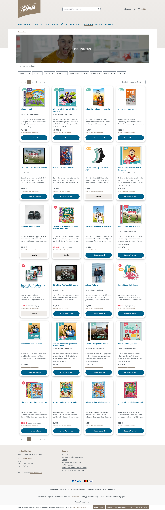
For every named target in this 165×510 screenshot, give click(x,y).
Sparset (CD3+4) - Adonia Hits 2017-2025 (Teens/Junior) (33, 286)
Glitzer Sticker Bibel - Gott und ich (130, 403)
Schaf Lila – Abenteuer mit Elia (97, 109)
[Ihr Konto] (134, 9)
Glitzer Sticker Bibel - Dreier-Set (34, 402)
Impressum (54, 489)
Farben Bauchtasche (77, 73)
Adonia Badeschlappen (30, 226)
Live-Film (94, 73)
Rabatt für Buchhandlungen (72, 462)
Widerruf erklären (94, 489)
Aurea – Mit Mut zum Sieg (128, 109)
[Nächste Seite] (40, 82)
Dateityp (60, 73)
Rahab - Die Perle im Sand (63, 168)
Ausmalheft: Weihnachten (31, 344)
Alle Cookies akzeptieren (138, 507)
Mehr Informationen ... (80, 507)
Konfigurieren (99, 507)
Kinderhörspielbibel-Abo (128, 285)
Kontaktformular (36, 473)
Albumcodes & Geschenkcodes (73, 470)
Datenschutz (65, 489)
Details (98, 196)
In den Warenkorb (34, 138)
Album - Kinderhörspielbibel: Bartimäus (129, 169)
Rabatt (64, 460)
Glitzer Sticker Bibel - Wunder (65, 402)
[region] (82, 49)
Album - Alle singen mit (127, 344)
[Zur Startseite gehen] (29, 9)
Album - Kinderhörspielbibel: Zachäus (65, 110)
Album (36, 73)
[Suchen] (98, 9)
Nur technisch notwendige (116, 507)
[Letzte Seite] (44, 82)
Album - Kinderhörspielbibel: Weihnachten (65, 345)
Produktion (23, 73)
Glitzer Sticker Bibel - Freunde (97, 402)
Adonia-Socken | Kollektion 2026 (96, 169)
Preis (121, 73)
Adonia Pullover (91, 285)
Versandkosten (76, 497)
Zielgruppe (108, 73)
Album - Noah (26, 109)
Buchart (48, 73)
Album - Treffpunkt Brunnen (96, 344)
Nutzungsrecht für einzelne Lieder (74, 468)
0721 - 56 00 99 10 (25, 458)
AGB (104, 489)
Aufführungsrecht (68, 465)
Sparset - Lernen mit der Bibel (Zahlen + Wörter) (65, 227)
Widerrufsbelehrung (78, 489)
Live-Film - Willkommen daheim (34, 168)
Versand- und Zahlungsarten (72, 457)
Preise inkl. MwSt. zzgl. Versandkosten (29, 132)
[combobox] (79, 9)
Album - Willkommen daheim (130, 226)
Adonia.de (127, 9)
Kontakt (65, 454)
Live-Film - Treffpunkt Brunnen (65, 285)
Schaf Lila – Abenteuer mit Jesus (98, 226)
